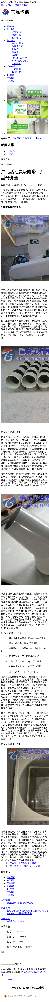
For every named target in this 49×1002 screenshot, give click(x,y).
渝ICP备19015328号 (30, 972)
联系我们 (24, 5)
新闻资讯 (11, 66)
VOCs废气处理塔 (20, 61)
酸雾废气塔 (17, 46)
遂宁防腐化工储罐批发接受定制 (25, 866)
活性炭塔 (16, 63)
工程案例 (11, 75)
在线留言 (14, 5)
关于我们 (11, 29)
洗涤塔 (15, 55)
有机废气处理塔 (19, 58)
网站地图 (5, 5)
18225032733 (13, 979)
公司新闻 (16, 69)
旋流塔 (15, 52)
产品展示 (11, 40)
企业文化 (16, 32)
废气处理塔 (17, 43)
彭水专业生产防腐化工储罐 (23, 863)
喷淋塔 (15, 49)
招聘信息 (16, 38)
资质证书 (16, 35)
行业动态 (16, 72)
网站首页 (11, 26)
